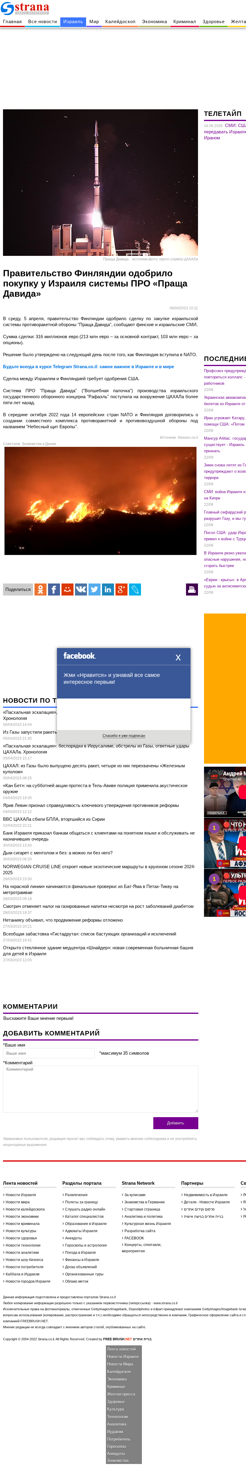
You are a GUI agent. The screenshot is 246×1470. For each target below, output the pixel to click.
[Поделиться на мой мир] (68, 589)
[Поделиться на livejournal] (135, 589)
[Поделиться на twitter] (94, 589)
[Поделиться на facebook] (54, 589)
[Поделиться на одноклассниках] (40, 589)
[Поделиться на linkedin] (108, 589)
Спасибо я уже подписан (124, 736)
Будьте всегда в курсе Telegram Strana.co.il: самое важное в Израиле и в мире (88, 366)
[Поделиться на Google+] (122, 589)
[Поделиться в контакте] (81, 589)
